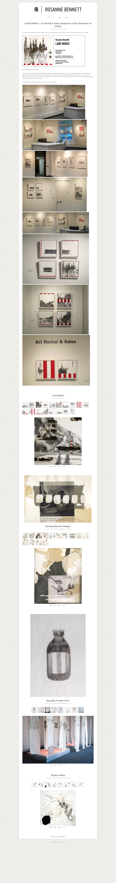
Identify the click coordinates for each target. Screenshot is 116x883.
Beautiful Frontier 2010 (58, 693)
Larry (60, 398)
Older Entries (62, 861)
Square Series (58, 800)
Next (59, 467)
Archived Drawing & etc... (63, 529)
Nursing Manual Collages (58, 526)
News (65, 29)
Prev (55, 467)
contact (66, 17)
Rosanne (61, 29)
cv (53, 17)
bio (48, 17)
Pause (50, 467)
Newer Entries (54, 861)
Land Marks (58, 395)
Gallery (63, 398)
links (60, 17)
